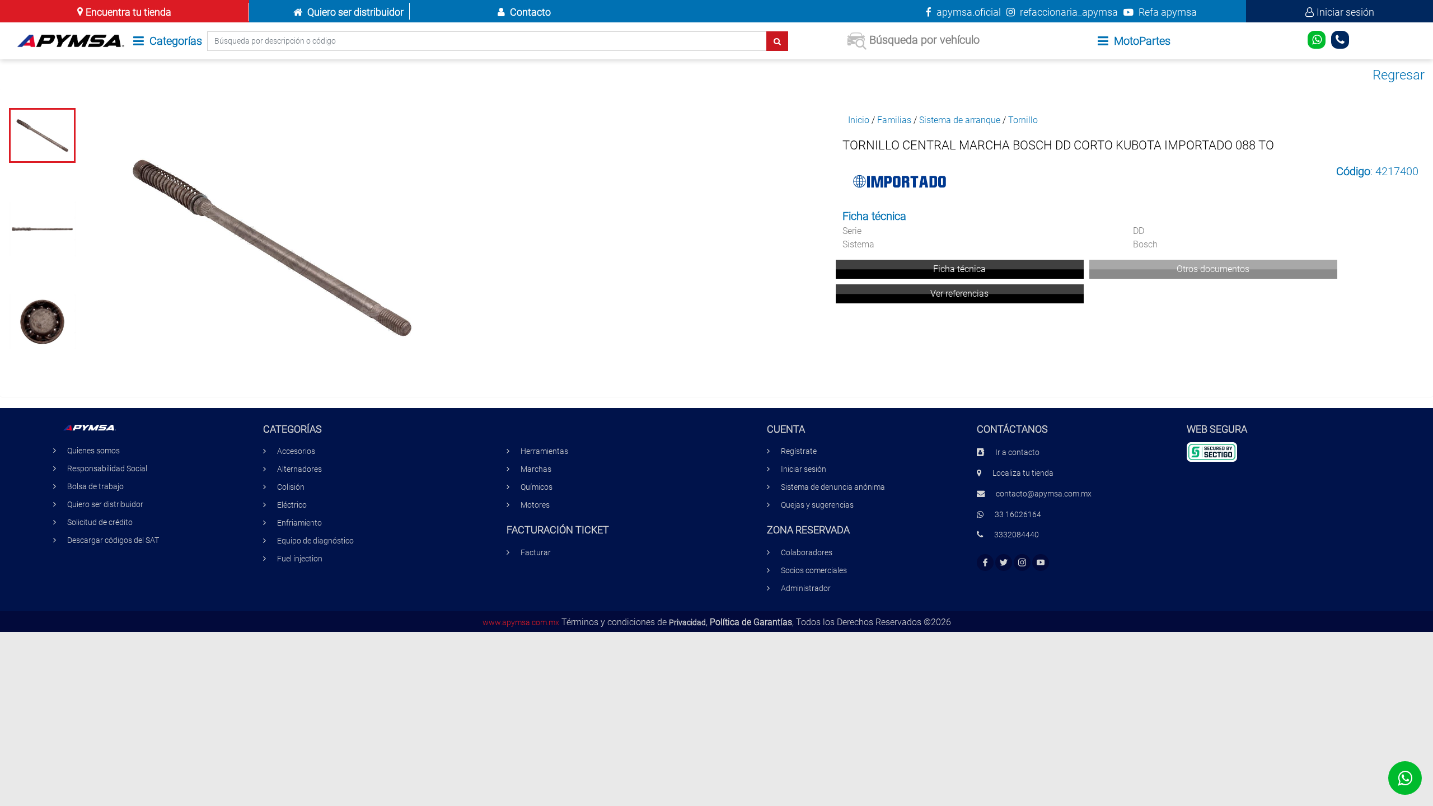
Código (1353, 171)
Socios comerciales (814, 570)
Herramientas (544, 451)
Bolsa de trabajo (95, 486)
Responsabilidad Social (107, 469)
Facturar (536, 552)
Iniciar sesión (1345, 12)
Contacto (530, 12)
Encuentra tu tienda (128, 12)
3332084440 (1016, 535)
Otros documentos (1213, 269)
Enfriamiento (299, 523)
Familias (894, 120)
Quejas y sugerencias (817, 505)
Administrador (806, 588)
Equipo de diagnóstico (315, 541)
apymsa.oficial (967, 12)
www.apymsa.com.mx (521, 622)
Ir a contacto (1017, 452)
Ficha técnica (959, 269)
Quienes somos (93, 451)
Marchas (536, 469)
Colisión (291, 487)
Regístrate (799, 451)
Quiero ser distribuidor (355, 12)
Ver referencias (959, 293)
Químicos (536, 487)
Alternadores (299, 469)
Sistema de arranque (959, 120)
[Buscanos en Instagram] (1022, 563)
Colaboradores (806, 552)
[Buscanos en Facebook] (985, 563)
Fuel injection (299, 559)
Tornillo (1023, 120)
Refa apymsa (1166, 12)
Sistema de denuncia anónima (833, 487)
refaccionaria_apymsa (1068, 12)
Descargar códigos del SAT (113, 540)
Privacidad (687, 622)
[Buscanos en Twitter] (1004, 563)
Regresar (1399, 75)
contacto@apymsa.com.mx (1044, 494)
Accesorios (296, 451)
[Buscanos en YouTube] (1041, 563)
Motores (535, 505)
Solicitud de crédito (100, 522)
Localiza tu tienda (1022, 473)
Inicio (858, 120)
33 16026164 (1018, 514)
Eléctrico (292, 505)
